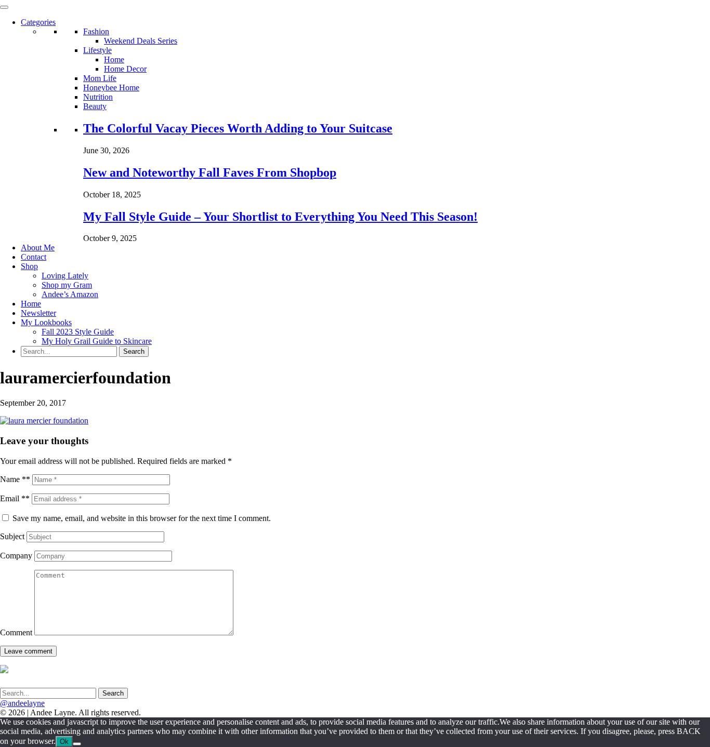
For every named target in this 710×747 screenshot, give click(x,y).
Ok (64, 741)
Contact (33, 256)
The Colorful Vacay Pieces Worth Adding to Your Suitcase (237, 128)
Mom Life (99, 78)
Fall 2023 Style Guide (78, 331)
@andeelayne (22, 703)
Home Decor (125, 68)
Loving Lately (65, 275)
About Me (38, 247)
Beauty (95, 106)
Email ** (15, 498)
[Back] (77, 743)
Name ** (15, 479)
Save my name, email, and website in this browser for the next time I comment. (141, 518)
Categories (38, 22)
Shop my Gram (67, 285)
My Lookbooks (46, 322)
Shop (29, 266)
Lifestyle (97, 50)
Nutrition (98, 96)
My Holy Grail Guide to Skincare (97, 341)
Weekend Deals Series (140, 40)
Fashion (96, 31)
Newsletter (38, 313)
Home (114, 59)
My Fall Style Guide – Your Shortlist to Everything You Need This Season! (280, 216)
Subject (12, 536)
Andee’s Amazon (70, 294)
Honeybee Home (111, 87)
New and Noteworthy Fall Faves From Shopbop (209, 172)
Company (16, 555)
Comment (16, 632)
